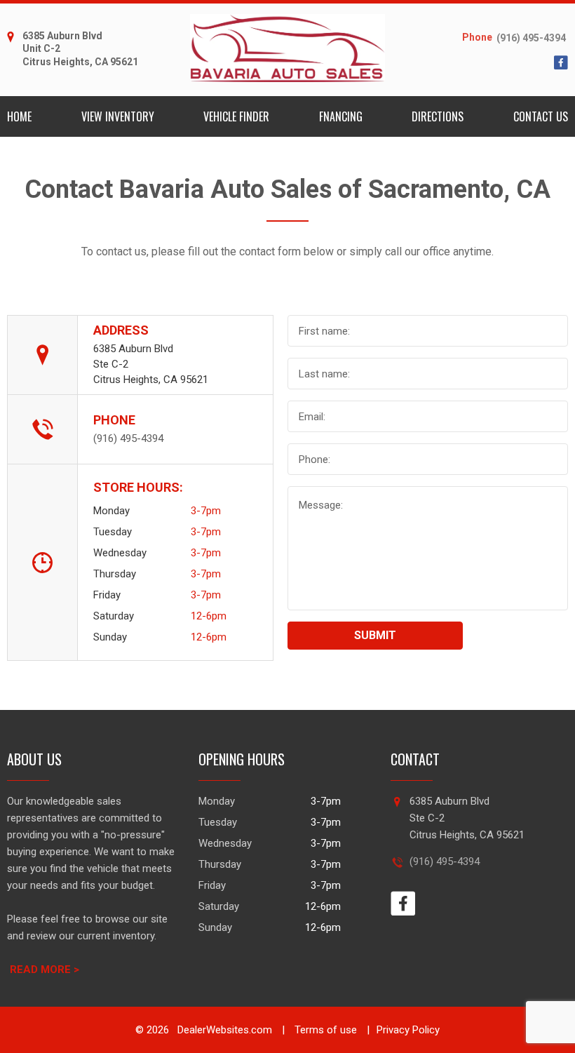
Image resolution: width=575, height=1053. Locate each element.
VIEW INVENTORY (117, 116)
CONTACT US (540, 116)
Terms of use (324, 1030)
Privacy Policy (408, 1030)
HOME (19, 116)
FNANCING (341, 116)
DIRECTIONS (438, 116)
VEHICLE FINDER (236, 116)
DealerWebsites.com (223, 1030)
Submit (375, 635)
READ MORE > (44, 969)
